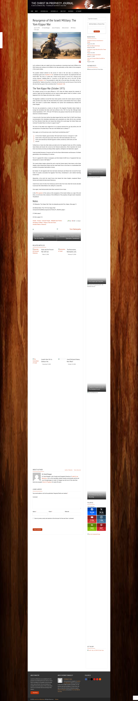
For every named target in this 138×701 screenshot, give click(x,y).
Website (67, 511)
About (36, 11)
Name (34, 511)
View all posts (77, 470)
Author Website (68, 470)
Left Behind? (78, 11)
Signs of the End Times (50, 222)
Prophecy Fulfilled (38, 222)
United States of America (39, 224)
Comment (35, 497)
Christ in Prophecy (47, 482)
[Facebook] (86, 679)
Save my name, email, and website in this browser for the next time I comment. (54, 518)
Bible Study (63, 11)
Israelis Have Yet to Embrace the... (46, 360)
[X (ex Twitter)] (89, 679)
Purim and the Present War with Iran (47, 251)
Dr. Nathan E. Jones (68, 679)
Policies (56, 699)
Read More (35, 692)
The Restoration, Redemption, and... (72, 251)
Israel (39, 220)
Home (32, 11)
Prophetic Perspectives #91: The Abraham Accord (96, 388)
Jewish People (46, 220)
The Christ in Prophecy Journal (52, 3)
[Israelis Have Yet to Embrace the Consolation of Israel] (36, 412)
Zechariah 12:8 (61, 84)
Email (50, 511)
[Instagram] (91, 679)
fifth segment (39, 193)
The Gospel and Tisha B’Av (96, 281)
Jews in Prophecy (56, 27)
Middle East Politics (57, 220)
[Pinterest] (94, 679)
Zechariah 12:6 (41, 80)
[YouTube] (97, 679)
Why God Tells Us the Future (93, 45)
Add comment (65, 27)
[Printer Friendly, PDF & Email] (74, 220)
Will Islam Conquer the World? (94, 54)
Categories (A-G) (44, 11)
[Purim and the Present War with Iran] (36, 252)
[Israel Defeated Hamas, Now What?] (61, 412)
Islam (34, 220)
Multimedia (70, 11)
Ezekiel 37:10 (49, 74)
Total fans (92, 506)
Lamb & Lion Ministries (39, 699)
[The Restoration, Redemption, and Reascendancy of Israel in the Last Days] (61, 302)
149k (88, 506)
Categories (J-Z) (54, 11)
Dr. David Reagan (46, 27)
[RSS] (100, 679)
